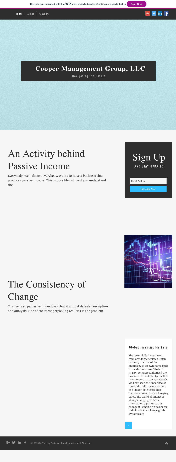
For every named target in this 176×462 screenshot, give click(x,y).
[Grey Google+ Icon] (8, 442)
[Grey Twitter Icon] (14, 442)
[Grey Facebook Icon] (25, 442)
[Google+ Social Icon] (147, 13)
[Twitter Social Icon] (154, 13)
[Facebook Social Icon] (166, 13)
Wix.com (86, 443)
